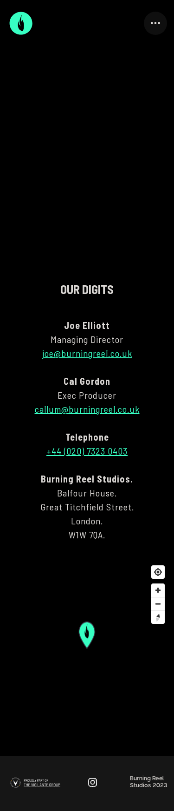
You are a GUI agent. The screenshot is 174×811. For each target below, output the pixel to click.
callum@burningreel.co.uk (87, 409)
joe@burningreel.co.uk (87, 353)
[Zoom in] (158, 590)
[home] (21, 23)
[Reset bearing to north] (158, 617)
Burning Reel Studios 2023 (149, 782)
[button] (155, 23)
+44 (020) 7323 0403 (87, 450)
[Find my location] (158, 572)
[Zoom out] (158, 603)
